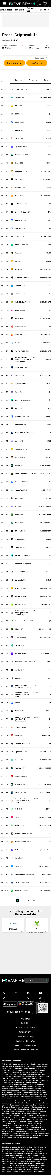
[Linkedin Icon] (32, 992)
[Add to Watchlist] (2, 81)
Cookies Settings (25, 1036)
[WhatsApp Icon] (32, 998)
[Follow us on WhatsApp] (40, 9)
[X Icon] (7, 992)
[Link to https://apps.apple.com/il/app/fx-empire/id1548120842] (9, 1004)
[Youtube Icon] (44, 992)
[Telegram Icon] (19, 998)
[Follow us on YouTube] (45, 9)
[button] (4, 4)
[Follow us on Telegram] (49, 9)
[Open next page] (33, 900)
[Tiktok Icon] (44, 998)
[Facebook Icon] (19, 992)
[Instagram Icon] (7, 998)
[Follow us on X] (36, 9)
